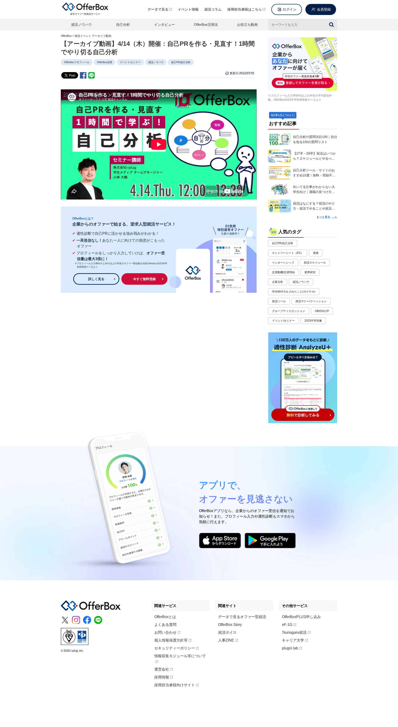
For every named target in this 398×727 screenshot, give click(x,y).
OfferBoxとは (165, 617)
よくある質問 (165, 625)
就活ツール (279, 301)
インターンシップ (283, 262)
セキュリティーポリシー (174, 648)
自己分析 (123, 24)
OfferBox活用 (104, 62)
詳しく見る (96, 279)
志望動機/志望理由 (283, 272)
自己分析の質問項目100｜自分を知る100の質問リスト (315, 139)
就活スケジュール (315, 262)
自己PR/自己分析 (180, 62)
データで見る (158, 9)
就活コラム (213, 9)
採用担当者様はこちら (244, 9)
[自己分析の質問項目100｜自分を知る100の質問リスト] (279, 139)
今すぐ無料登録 (144, 279)
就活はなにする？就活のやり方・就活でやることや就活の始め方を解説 (314, 206)
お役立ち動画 (247, 24)
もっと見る (323, 217)
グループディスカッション (288, 311)
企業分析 (277, 282)
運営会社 (161, 669)
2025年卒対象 (313, 320)
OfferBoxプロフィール (76, 62)
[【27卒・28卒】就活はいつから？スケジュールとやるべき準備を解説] (279, 156)
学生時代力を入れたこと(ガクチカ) (293, 291)
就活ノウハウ (81, 24)
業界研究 (310, 272)
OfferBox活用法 (206, 24)
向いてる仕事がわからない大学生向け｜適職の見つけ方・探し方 (314, 189)
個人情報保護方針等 (170, 640)
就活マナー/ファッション (311, 301)
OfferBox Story (230, 625)
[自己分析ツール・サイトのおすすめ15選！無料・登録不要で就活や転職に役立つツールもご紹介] (279, 172)
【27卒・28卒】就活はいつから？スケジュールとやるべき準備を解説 (314, 156)
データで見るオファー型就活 (242, 617)
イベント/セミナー (130, 62)
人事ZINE (226, 640)
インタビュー (164, 24)
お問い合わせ (165, 632)
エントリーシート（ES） (287, 253)
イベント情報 (188, 9)
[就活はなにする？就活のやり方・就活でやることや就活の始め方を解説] (279, 205)
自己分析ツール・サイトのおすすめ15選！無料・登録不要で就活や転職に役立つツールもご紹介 (314, 173)
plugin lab (290, 648)
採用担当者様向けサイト (174, 685)
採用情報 (161, 677)
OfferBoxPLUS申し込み (301, 617)
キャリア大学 (293, 640)
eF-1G (287, 625)
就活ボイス (227, 632)
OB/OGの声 (322, 311)
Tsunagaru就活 (294, 632)
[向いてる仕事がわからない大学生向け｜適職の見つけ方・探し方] (279, 189)
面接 (316, 253)
